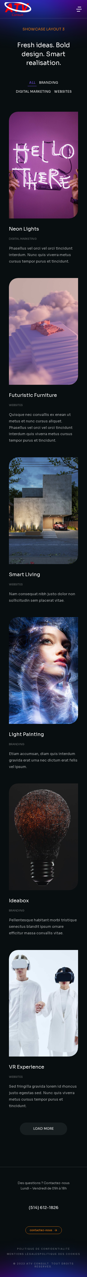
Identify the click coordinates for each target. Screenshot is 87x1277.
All (32, 83)
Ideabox (19, 901)
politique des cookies (60, 1254)
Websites (63, 92)
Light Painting (26, 734)
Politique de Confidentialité (43, 1248)
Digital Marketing (33, 92)
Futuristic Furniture (33, 395)
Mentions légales (23, 1254)
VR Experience (26, 1067)
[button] (79, 9)
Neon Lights (24, 229)
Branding (48, 83)
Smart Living (24, 574)
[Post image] (43, 165)
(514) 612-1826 (43, 1207)
